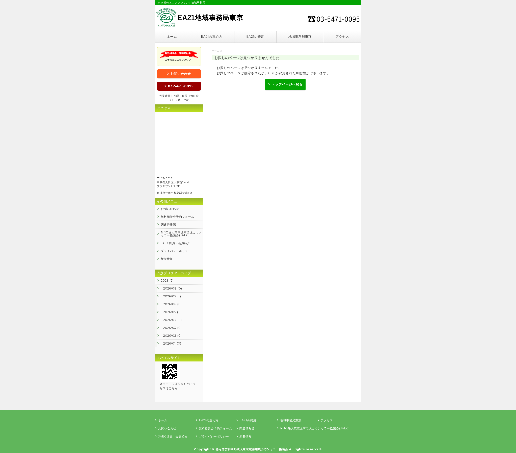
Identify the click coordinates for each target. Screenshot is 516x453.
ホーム (172, 37)
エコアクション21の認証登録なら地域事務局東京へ (199, 17)
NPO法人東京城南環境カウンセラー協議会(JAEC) (181, 234)
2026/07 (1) (172, 296)
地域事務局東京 (300, 37)
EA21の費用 (255, 37)
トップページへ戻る (287, 84)
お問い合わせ (181, 74)
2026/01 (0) (172, 343)
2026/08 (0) (172, 288)
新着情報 (167, 259)
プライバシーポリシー (176, 251)
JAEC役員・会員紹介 (175, 243)
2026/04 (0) (172, 320)
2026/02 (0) (172, 335)
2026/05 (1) (172, 312)
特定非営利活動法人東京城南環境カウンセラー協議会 (252, 449)
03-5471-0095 (181, 86)
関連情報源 (168, 224)
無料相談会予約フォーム (177, 217)
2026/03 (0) (172, 328)
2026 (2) (167, 280)
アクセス (342, 37)
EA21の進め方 (211, 37)
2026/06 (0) (172, 304)
